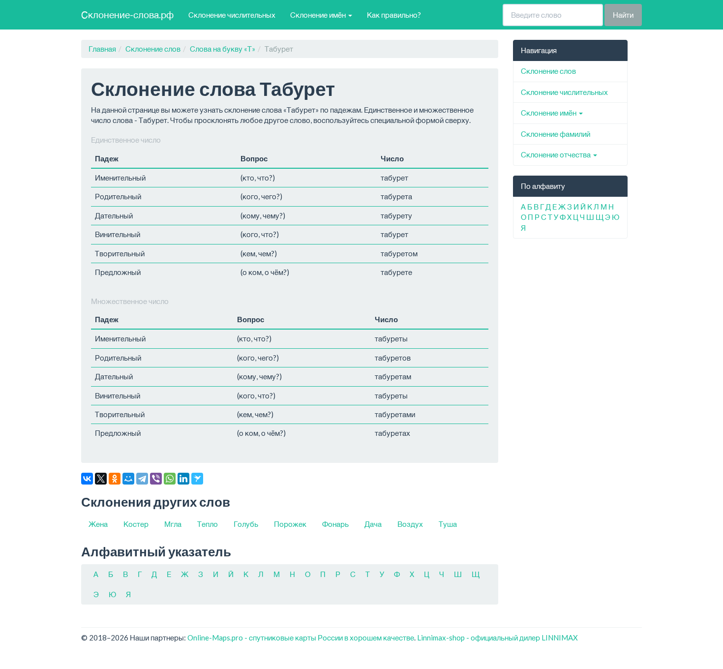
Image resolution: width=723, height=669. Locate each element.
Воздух (410, 523)
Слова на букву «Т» (222, 48)
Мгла (172, 523)
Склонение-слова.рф (127, 14)
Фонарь (335, 523)
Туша (448, 523)
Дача (373, 523)
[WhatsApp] (170, 479)
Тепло (207, 523)
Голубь (246, 523)
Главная (102, 48)
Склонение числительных (231, 14)
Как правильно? (394, 14)
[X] (101, 479)
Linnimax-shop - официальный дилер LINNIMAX (497, 637)
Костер (136, 523)
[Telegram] (142, 479)
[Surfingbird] (197, 479)
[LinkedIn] (183, 479)
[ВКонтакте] (87, 479)
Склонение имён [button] (318, 14)
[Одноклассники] (114, 479)
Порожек (290, 523)
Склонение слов (153, 48)
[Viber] (156, 479)
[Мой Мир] (128, 479)
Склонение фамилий (555, 133)
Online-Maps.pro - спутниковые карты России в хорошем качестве (300, 637)
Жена (98, 523)
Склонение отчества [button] (556, 154)
